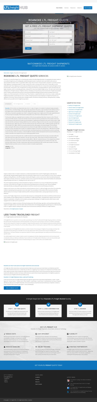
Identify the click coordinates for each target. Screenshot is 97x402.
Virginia (11, 73)
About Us (37, 381)
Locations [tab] (28, 103)
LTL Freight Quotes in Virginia (16, 209)
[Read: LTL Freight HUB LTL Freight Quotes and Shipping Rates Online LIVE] (68, 388)
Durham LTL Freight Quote (74, 113)
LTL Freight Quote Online (22, 400)
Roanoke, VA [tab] (8, 103)
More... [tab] (35, 103)
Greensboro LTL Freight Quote (75, 109)
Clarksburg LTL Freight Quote (75, 124)
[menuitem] (59, 7)
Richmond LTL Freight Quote (75, 122)
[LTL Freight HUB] (16, 7)
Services (37, 379)
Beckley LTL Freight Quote (74, 105)
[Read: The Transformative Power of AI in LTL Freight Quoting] (68, 384)
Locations (37, 377)
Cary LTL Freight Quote (74, 118)
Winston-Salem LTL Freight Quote (76, 107)
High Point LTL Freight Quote (75, 111)
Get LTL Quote (38, 384)
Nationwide (6, 73)
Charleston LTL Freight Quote (75, 116)
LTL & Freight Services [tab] (19, 103)
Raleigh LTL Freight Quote (74, 120)
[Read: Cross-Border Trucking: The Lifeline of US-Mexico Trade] (68, 380)
